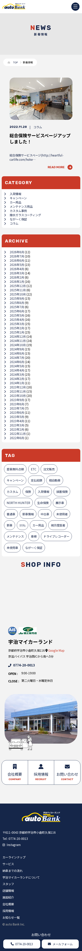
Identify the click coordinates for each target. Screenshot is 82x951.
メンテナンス (15, 536)
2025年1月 (17, 332)
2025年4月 (17, 319)
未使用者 (62, 514)
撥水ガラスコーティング (25, 215)
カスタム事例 (18, 211)
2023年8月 (17, 404)
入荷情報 (15, 194)
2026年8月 (17, 252)
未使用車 (12, 547)
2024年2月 (17, 379)
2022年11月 (18, 433)
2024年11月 (18, 341)
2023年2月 (17, 429)
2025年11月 (18, 290)
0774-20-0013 (24, 665)
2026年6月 (17, 260)
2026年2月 (17, 277)
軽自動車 (54, 480)
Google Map (56, 650)
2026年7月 (17, 256)
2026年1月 (17, 281)
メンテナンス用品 (21, 206)
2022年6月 (17, 438)
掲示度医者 (58, 525)
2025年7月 (17, 307)
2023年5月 (17, 417)
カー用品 (15, 202)
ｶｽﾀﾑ (22, 525)
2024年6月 (17, 362)
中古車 (45, 514)
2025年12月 (18, 286)
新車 (9, 525)
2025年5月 (17, 315)
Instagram (14, 845)
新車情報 (28, 514)
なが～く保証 (18, 219)
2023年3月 (17, 425)
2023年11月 (18, 391)
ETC (33, 469)
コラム (14, 223)
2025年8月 (17, 302)
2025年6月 (17, 311)
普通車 (11, 514)
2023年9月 (17, 400)
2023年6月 (17, 412)
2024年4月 (17, 370)
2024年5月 (17, 366)
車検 (34, 536)
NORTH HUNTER (18, 503)
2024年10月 (18, 345)
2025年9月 (17, 298)
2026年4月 (17, 269)
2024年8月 (17, 353)
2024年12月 (18, 336)
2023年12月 (18, 387)
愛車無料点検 (15, 469)
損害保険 (62, 491)
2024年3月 (17, 374)
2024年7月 (17, 357)
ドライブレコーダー (56, 536)
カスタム (12, 491)
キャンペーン (18, 198)
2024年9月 (17, 349)
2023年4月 (17, 421)
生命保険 (43, 503)
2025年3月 (17, 324)
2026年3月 (17, 273)
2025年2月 (17, 328)
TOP (15, 62)
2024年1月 (17, 383)
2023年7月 (17, 408)
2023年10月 (18, 395)
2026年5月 (17, 264)
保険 (28, 491)
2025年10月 (18, 294)
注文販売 (49, 469)
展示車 (59, 503)
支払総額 (36, 480)
